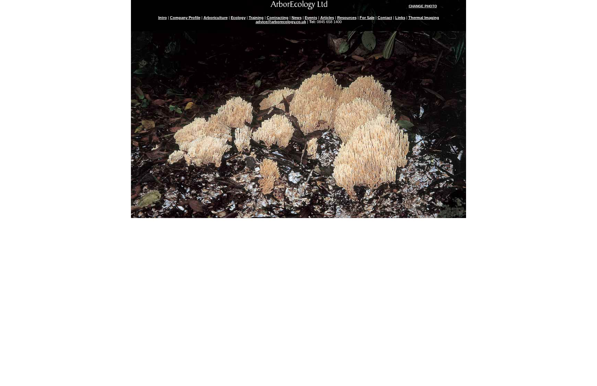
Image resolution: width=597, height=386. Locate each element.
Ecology (238, 18)
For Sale (367, 18)
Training (256, 18)
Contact (385, 18)
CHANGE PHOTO (423, 6)
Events (311, 18)
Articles (327, 18)
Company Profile (185, 18)
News (297, 18)
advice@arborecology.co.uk (281, 22)
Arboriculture (215, 18)
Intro (162, 18)
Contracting (277, 18)
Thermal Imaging (423, 18)
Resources (347, 18)
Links (400, 18)
